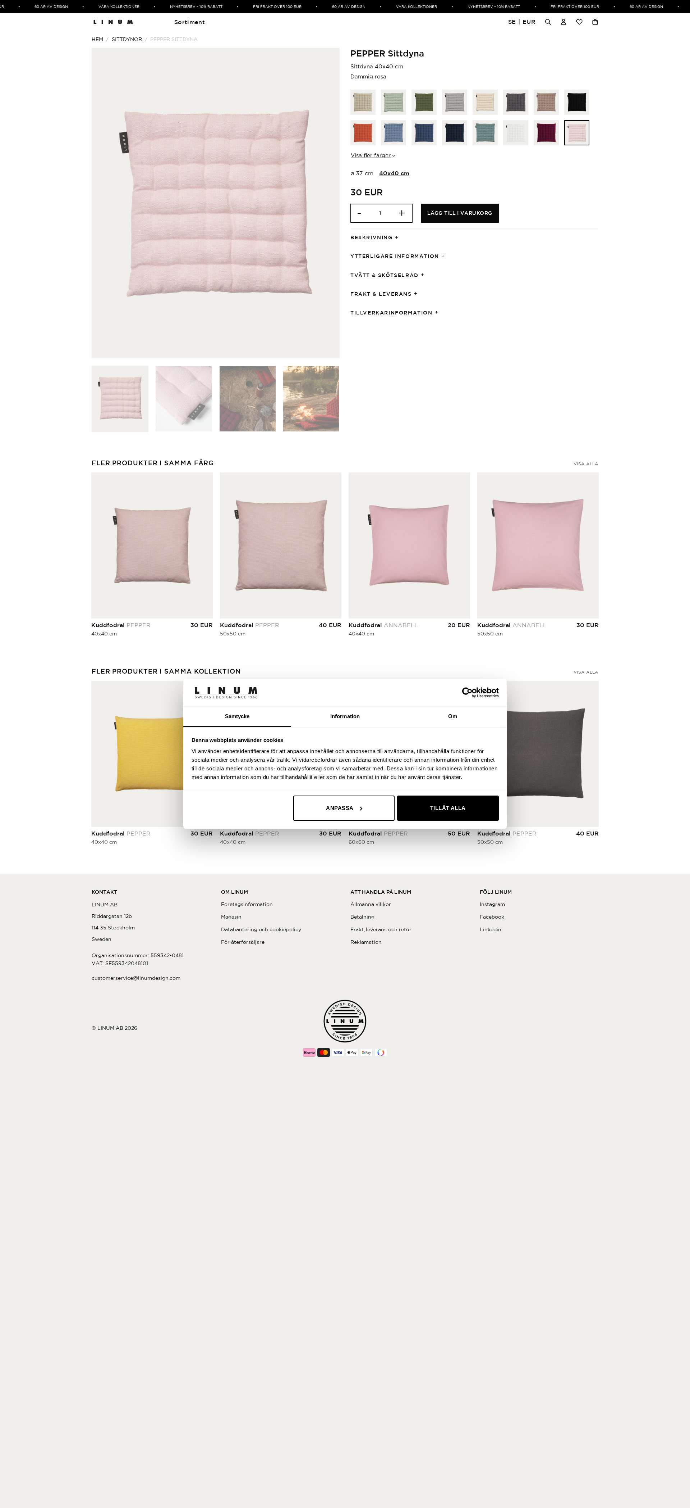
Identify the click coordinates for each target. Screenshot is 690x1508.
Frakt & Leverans (381, 294)
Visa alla (586, 463)
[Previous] (105, 203)
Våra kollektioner (106, 6)
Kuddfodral (121, 625)
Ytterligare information (394, 256)
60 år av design (38, 6)
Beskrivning (371, 237)
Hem (97, 39)
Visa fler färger (371, 155)
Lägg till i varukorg (459, 213)
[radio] (363, 102)
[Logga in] (563, 22)
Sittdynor (127, 39)
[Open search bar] (548, 22)
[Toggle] (399, 237)
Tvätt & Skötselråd (384, 275)
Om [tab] (452, 716)
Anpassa (339, 808)
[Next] (325, 203)
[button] (522, 22)
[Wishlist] (579, 22)
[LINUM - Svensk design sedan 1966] (113, 22)
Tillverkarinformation (391, 313)
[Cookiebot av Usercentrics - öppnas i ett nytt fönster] (467, 692)
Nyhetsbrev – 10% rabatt (183, 6)
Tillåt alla (448, 808)
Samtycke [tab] (237, 716)
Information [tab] (345, 716)
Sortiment (189, 22)
